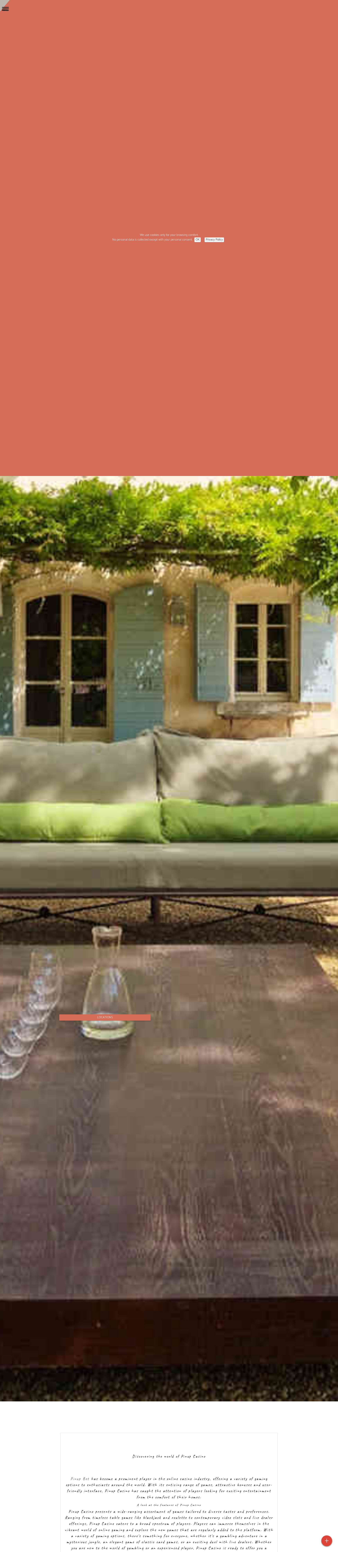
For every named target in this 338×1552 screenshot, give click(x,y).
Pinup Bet (80, 1478)
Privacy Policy (214, 239)
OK (198, 239)
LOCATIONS (105, 1017)
